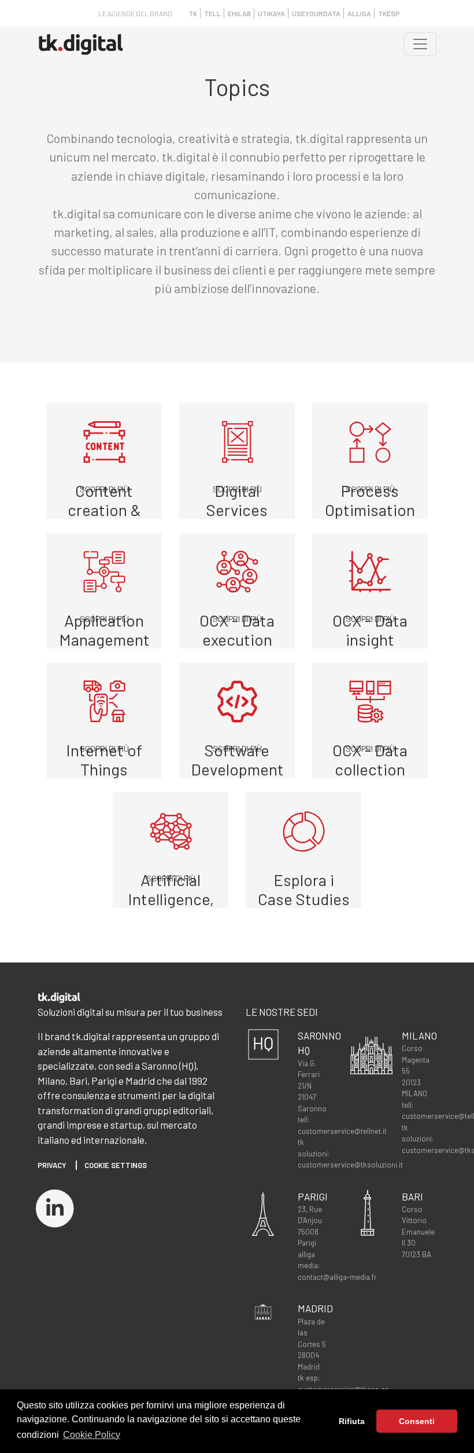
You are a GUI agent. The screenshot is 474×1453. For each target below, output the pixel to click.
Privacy (52, 1165)
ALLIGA (359, 13)
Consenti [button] (417, 1421)
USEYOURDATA (316, 13)
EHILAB (239, 13)
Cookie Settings (115, 1165)
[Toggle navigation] (420, 44)
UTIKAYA (271, 13)
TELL (212, 13)
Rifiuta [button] (352, 1421)
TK (192, 13)
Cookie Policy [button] (91, 1435)
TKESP (389, 13)
